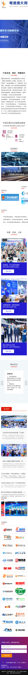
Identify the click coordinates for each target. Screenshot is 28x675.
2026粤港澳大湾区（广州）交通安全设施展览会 (13, 663)
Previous (2, 383)
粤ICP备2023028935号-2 (15, 673)
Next (26, 383)
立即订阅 (6, 655)
